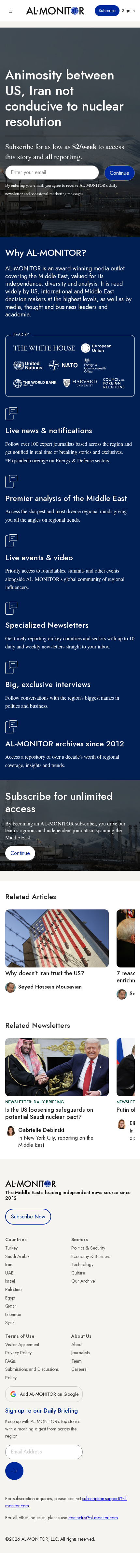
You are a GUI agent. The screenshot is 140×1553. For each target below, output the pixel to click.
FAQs (10, 1361)
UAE (9, 1273)
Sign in (128, 11)
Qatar (10, 1306)
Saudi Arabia (17, 1256)
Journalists (80, 1352)
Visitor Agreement (22, 1344)
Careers (78, 1369)
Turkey (11, 1248)
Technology (82, 1264)
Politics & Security (88, 1248)
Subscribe (107, 11)
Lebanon (13, 1314)
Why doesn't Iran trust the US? (44, 973)
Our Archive (83, 1281)
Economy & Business (90, 1256)
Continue (20, 853)
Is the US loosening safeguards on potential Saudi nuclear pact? (49, 1113)
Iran (8, 1264)
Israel (10, 1281)
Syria (10, 1322)
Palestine (13, 1289)
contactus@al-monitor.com (93, 1517)
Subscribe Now (28, 1216)
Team (76, 1361)
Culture (78, 1273)
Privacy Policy (18, 1352)
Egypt (10, 1298)
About (76, 1344)
